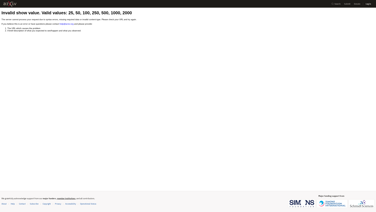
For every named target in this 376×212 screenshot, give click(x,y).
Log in (368, 4)
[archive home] (10, 4)
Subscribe (34, 204)
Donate (357, 4)
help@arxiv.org (67, 24)
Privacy (58, 204)
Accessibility (70, 204)
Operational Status (88, 203)
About (4, 204)
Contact (22, 204)
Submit (347, 4)
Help (13, 204)
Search (337, 4)
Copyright (47, 204)
